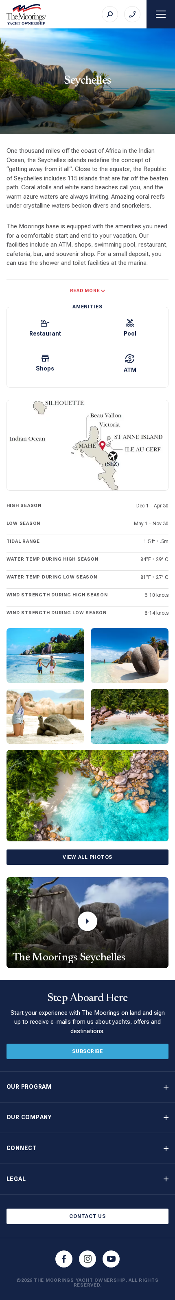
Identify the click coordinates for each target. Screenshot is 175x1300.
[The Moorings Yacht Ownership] (26, 14)
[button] (88, 1087)
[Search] (110, 14)
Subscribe (87, 1051)
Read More (85, 290)
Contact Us (87, 1216)
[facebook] (63, 1259)
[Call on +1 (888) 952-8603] (132, 14)
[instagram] (87, 1259)
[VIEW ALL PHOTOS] (88, 795)
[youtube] (111, 1259)
